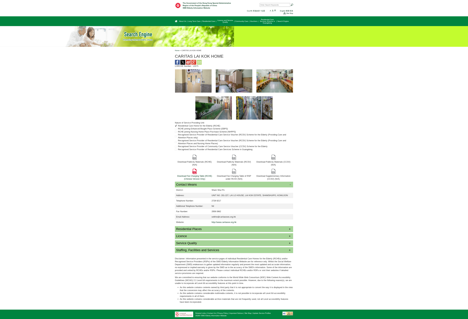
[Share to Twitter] (182, 62)
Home (177, 50)
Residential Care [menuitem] (208, 21)
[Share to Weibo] (188, 62)
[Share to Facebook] (177, 62)
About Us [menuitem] (182, 21)
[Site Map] (284, 13)
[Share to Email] (199, 62)
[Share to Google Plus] (193, 62)
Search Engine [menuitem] (283, 21)
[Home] (178, 5)
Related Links (200, 313)
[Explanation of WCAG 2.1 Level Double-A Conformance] (287, 313)
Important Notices (236, 313)
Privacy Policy (222, 313)
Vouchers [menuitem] (253, 21)
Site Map (289, 13)
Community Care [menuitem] (241, 21)
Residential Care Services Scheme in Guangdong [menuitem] (267, 21)
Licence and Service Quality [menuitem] (225, 21)
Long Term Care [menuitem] (194, 21)
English (283, 11)
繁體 (287, 11)
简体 (291, 11)
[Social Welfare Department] (184, 314)
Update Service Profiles (262, 313)
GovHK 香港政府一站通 (256, 11)
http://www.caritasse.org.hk (224, 222)
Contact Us (211, 313)
